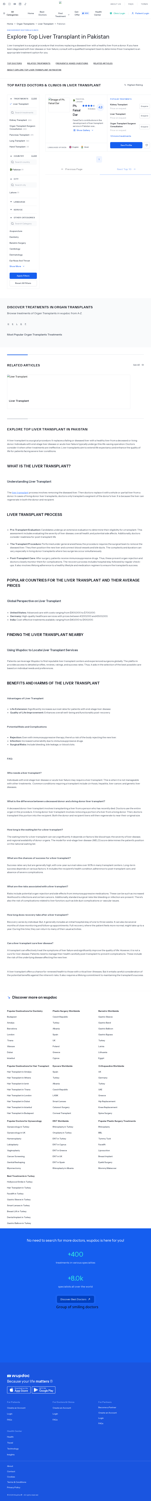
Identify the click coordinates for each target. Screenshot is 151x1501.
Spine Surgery (105, 1113)
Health (10, 1437)
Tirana (10, 1040)
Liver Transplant (21, 104)
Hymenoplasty (14, 1138)
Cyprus (56, 1058)
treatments (25, 98)
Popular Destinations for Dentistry (25, 1011)
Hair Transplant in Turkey (19, 1187)
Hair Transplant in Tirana (18, 1089)
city (16, 179)
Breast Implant (105, 1156)
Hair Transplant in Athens (19, 1077)
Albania (56, 1028)
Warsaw (11, 1046)
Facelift (102, 1144)
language (19, 201)
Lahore (14, 192)
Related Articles (103, 63)
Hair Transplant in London (19, 1095)
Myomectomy (14, 1168)
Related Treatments (38, 63)
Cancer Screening (16, 1156)
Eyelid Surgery (105, 1162)
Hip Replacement (106, 1101)
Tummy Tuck (104, 1138)
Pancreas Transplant (21, 135)
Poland (56, 1046)
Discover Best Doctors (73, 1299)
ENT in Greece (60, 1150)
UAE (100, 1089)
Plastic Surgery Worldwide (66, 1011)
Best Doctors (43, 13)
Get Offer (81, 13)
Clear (34, 98)
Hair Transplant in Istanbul (19, 1107)
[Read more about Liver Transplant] (68, 386)
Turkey (56, 1022)
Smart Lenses (59, 1101)
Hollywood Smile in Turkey (19, 1181)
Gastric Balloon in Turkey (19, 1223)
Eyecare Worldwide (63, 1066)
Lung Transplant (19, 140)
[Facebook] (4, 4)
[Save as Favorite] (147, 145)
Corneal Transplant (62, 1113)
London (10, 1034)
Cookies (11, 1476)
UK (54, 1040)
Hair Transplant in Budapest (20, 1113)
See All (136, 364)
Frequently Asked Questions (72, 63)
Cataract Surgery (61, 1107)
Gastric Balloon (105, 1028)
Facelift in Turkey (15, 1193)
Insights (11, 1454)
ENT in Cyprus (59, 1144)
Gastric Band (104, 1022)
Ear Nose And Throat (20, 260)
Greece (56, 1052)
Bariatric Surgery (18, 243)
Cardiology (15, 249)
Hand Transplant (19, 146)
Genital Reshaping (16, 1162)
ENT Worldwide (61, 1121)
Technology (13, 1448)
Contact (11, 1471)
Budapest (12, 1016)
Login (9, 1413)
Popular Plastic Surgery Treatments (117, 1121)
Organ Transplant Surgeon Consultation (22, 127)
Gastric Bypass (105, 1034)
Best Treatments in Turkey (21, 1176)
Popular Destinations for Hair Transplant (28, 1066)
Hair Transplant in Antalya (19, 1071)
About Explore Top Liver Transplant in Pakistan (34, 69)
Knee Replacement (107, 1107)
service (18, 209)
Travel (10, 1442)
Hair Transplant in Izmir (18, 1083)
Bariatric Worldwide (108, 1011)
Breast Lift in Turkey (16, 1211)
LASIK (55, 1095)
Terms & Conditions (16, 1482)
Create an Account (16, 1408)
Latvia (101, 1046)
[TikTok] (25, 4)
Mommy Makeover (107, 1168)
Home (31, 13)
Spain (55, 1034)
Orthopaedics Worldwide (111, 1066)
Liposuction (104, 1150)
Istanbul (11, 1058)
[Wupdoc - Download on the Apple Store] (19, 1389)
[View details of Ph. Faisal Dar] (59, 105)
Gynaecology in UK (16, 1132)
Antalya (10, 1022)
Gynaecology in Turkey (18, 1126)
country (25, 156)
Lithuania (102, 1052)
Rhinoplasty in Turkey (63, 1126)
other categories (24, 217)
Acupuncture (16, 231)
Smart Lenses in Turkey (18, 1205)
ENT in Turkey (59, 1138)
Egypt (101, 1058)
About (10, 1466)
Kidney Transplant (21, 120)
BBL (100, 1132)
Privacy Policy (13, 1487)
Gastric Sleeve (105, 1016)
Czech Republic (60, 1016)
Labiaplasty (12, 1144)
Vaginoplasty (13, 1150)
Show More (15, 266)
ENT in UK (57, 1156)
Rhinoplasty (104, 1126)
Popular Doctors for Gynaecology (24, 1121)
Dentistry (14, 237)
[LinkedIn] (20, 4)
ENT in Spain (59, 1162)
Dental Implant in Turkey (19, 1217)
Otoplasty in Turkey (62, 1132)
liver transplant (20, 492)
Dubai (10, 1052)
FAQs (9, 1419)
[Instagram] (9, 4)
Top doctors (14, 63)
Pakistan (18, 169)
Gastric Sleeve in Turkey (19, 1199)
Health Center (98, 13)
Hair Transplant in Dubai (18, 1101)
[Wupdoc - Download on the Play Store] (43, 1389)
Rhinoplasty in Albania (63, 1168)
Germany (102, 1077)
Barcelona (12, 1028)
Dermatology (16, 254)
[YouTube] (15, 4)
